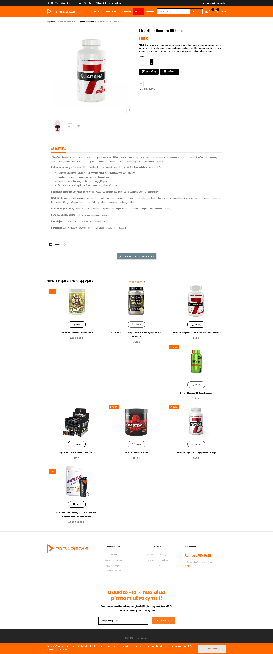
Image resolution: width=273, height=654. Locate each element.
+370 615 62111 (52, 3)
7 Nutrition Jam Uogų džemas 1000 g (76, 332)
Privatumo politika (113, 570)
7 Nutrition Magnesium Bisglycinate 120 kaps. (196, 452)
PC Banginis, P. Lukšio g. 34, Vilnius (108, 3)
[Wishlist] (211, 11)
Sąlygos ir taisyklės (113, 565)
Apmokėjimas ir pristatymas (157, 554)
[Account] (206, 11)
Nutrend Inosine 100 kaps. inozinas (196, 392)
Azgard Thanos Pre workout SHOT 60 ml (77, 452)
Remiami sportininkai (113, 559)
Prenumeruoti (163, 620)
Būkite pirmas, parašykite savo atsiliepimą (138, 256)
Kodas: (141, 89)
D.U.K (158, 565)
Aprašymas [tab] (58, 148)
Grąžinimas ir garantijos (158, 559)
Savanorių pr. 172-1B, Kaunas (84, 3)
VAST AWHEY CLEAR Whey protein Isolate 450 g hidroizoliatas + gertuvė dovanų (77, 514)
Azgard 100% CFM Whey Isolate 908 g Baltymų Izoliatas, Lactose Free (136, 334)
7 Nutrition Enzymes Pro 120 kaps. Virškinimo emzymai (196, 332)
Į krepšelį (149, 71)
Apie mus (113, 554)
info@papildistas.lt (65, 3)
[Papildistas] (61, 11)
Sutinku (212, 648)
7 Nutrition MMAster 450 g (136, 452)
